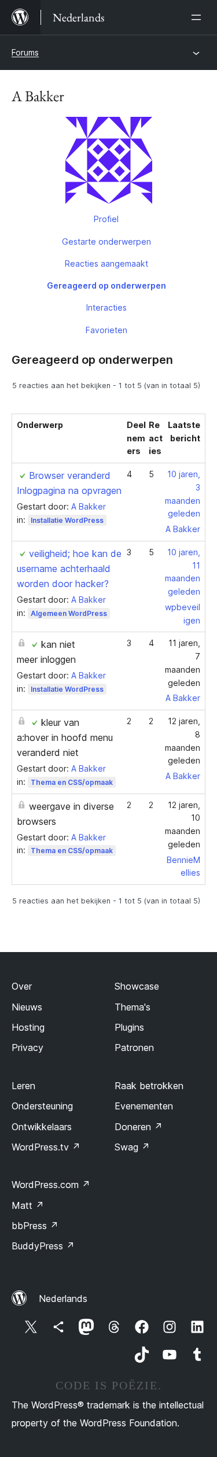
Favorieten (106, 330)
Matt (28, 1205)
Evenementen (144, 1106)
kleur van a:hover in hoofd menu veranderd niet (65, 737)
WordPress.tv (46, 1147)
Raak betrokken (149, 1085)
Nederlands (63, 1298)
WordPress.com (51, 1184)
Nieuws (27, 1007)
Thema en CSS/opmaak (72, 782)
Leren (23, 1085)
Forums (25, 52)
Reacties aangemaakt (106, 263)
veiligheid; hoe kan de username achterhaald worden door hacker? (69, 568)
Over (22, 986)
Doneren (139, 1127)
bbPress (35, 1225)
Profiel (106, 219)
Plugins (129, 1027)
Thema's (132, 1007)
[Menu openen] (198, 17)
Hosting (28, 1027)
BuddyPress (43, 1246)
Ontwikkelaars (42, 1127)
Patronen (134, 1047)
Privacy (27, 1047)
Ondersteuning (42, 1106)
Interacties (106, 307)
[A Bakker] (108, 162)
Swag (132, 1147)
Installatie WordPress (67, 520)
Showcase (137, 986)
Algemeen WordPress (69, 613)
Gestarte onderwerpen (106, 241)
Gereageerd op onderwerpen (106, 285)
